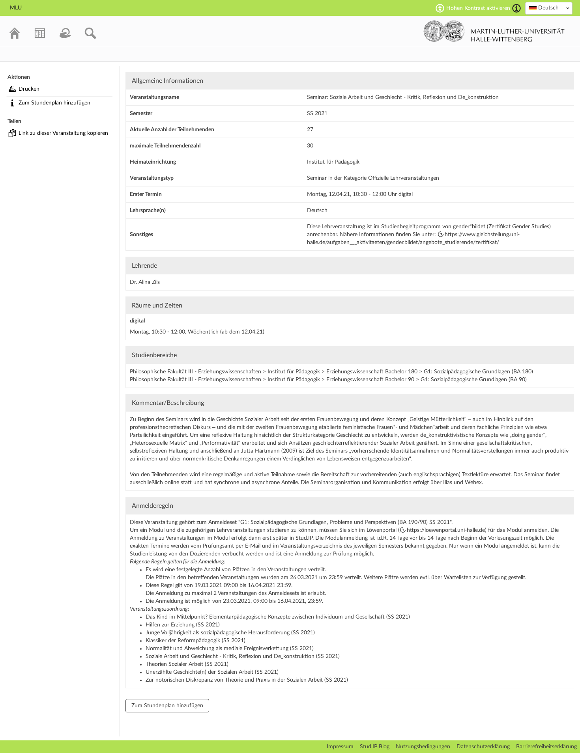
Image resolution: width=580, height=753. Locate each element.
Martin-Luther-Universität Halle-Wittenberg (494, 31)
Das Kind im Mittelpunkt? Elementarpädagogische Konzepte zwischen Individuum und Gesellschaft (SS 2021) (278, 617)
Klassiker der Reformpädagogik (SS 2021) (195, 640)
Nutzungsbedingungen (423, 746)
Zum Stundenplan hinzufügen (54, 103)
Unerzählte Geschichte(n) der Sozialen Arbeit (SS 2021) (212, 672)
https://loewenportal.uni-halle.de (446, 530)
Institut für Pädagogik (333, 162)
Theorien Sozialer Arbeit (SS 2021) (187, 664)
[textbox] (549, 7)
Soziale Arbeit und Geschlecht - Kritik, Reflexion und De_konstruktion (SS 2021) (243, 656)
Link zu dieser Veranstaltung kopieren (63, 133)
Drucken (29, 89)
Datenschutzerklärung (483, 746)
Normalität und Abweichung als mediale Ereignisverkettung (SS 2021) (230, 648)
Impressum (340, 746)
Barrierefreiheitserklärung (546, 746)
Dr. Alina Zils (145, 282)
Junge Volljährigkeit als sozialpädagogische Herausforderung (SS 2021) (230, 633)
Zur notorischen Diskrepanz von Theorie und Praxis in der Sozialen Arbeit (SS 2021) (247, 680)
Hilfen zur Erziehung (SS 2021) (183, 625)
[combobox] (549, 8)
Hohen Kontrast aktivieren (478, 8)
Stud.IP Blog (374, 746)
